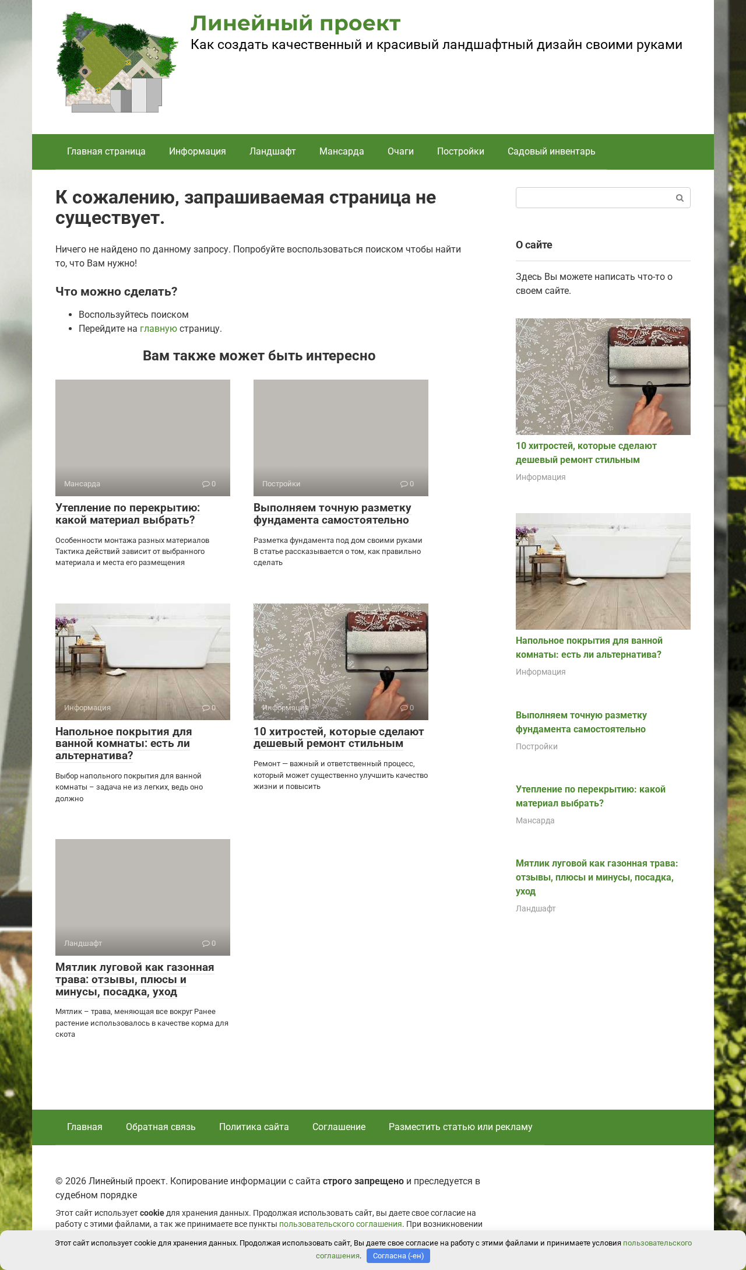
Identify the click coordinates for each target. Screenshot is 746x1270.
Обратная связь (161, 1126)
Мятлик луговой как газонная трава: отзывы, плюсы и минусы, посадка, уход (134, 979)
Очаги (401, 151)
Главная (85, 1126)
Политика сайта (254, 1126)
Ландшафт (272, 151)
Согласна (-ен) (398, 1255)
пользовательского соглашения (340, 1224)
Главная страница (106, 151)
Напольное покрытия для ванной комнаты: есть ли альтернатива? (123, 744)
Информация (197, 151)
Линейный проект (295, 23)
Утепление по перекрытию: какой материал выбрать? (127, 514)
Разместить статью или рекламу (461, 1126)
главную (158, 328)
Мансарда (341, 151)
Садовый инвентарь (552, 151)
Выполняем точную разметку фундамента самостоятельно (332, 514)
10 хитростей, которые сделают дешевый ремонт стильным (339, 737)
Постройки (460, 151)
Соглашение (338, 1126)
